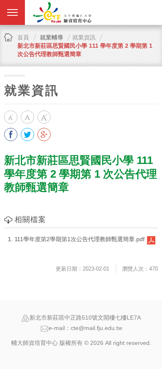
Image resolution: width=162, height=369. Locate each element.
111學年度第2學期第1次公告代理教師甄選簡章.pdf (80, 239)
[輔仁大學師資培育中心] (62, 12)
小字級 (10, 117)
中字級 (27, 117)
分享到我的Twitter (27, 134)
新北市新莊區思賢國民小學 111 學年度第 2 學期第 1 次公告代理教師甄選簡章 (84, 49)
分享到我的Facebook (10, 134)
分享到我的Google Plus (44, 134)
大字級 (44, 117)
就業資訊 (84, 37)
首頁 (23, 37)
